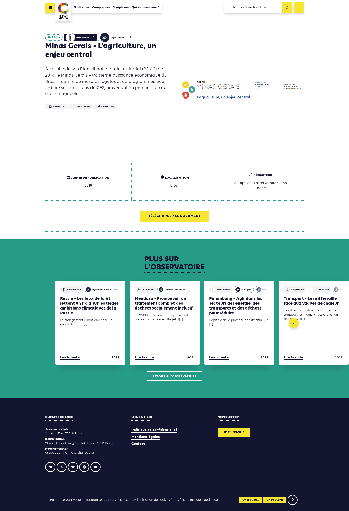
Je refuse (253, 500)
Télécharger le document (174, 216)
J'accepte (277, 500)
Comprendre (101, 7)
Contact (138, 444)
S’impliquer (121, 7)
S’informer (82, 7)
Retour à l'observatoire (174, 376)
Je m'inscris (234, 432)
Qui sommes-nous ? (146, 7)
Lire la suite (70, 357)
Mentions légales (145, 437)
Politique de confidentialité (154, 430)
